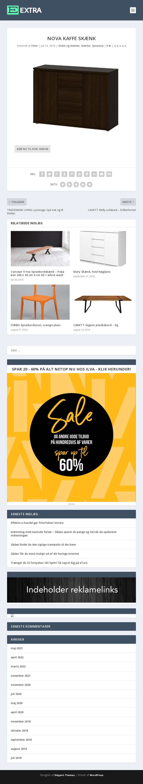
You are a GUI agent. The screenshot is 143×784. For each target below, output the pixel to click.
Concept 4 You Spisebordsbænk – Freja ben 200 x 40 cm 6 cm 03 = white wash (37, 273)
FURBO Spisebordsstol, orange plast (36, 325)
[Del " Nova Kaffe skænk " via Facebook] (42, 174)
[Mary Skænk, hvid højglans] (102, 248)
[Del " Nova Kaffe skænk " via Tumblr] (64, 174)
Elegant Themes (65, 775)
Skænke (85, 45)
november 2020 (21, 685)
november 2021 (21, 675)
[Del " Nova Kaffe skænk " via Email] (101, 174)
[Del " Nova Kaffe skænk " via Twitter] (49, 174)
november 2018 (21, 721)
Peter (34, 45)
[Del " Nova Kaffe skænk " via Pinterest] (72, 174)
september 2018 (21, 739)
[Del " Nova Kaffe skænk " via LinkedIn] (79, 174)
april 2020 (17, 712)
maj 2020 (17, 703)
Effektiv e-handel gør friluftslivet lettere (37, 523)
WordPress (96, 775)
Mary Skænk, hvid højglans (92, 271)
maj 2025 (17, 648)
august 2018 (19, 749)
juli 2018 (16, 758)
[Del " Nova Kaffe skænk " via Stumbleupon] (94, 174)
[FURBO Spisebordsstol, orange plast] (40, 302)
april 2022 (17, 657)
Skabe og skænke (69, 45)
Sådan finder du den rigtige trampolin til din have (43, 544)
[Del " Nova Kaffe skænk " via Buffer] (86, 174)
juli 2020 (16, 694)
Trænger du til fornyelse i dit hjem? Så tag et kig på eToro (49, 563)
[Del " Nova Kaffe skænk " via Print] (109, 174)
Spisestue (98, 45)
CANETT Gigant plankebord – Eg (95, 325)
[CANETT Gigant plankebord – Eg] (102, 302)
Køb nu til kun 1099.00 (32, 149)
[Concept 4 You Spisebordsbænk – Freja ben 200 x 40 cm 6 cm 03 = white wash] (40, 248)
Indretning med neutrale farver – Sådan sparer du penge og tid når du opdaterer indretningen (64, 533)
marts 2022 (18, 666)
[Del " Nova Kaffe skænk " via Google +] (57, 174)
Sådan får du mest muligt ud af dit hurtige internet (45, 553)
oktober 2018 (19, 730)
